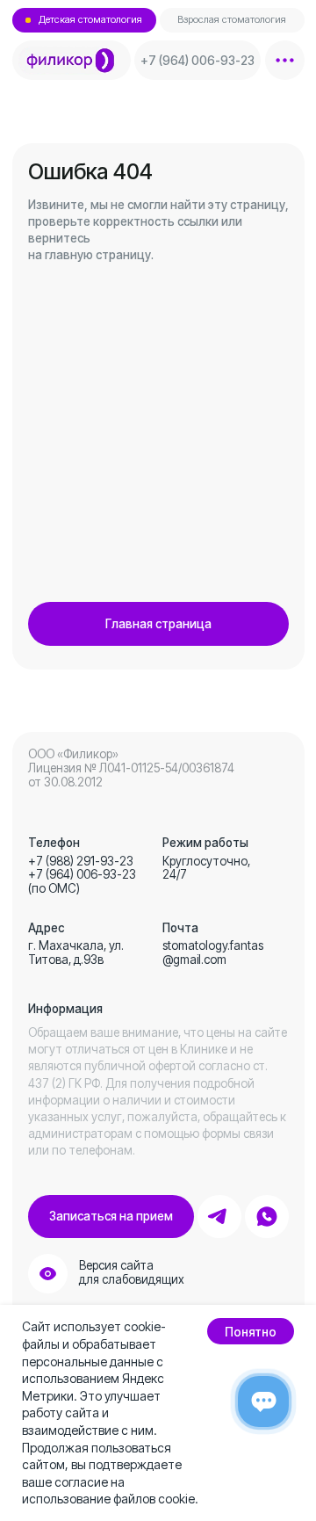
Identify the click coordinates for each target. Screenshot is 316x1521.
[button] (111, 1217)
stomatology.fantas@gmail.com (212, 952)
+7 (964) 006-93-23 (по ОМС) (82, 881)
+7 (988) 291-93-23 (80, 861)
